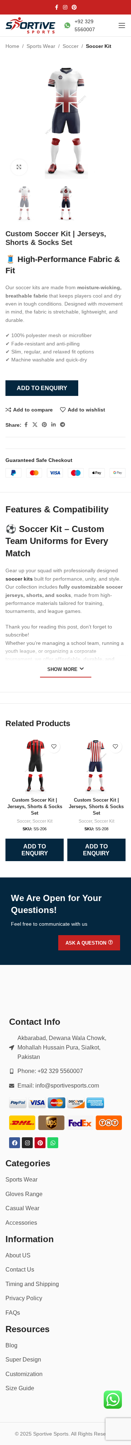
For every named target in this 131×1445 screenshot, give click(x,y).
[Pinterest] (40, 1142)
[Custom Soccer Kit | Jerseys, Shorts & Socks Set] (34, 766)
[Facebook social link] (56, 7)
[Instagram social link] (65, 7)
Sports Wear (41, 46)
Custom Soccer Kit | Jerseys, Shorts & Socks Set (34, 806)
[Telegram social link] (62, 425)
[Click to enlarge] (19, 167)
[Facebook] (14, 1142)
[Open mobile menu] (122, 25)
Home (12, 46)
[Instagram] (27, 1142)
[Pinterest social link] (74, 7)
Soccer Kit (98, 46)
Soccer (71, 46)
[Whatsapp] (52, 1142)
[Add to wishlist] (53, 746)
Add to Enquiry (42, 388)
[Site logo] (30, 25)
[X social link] (35, 425)
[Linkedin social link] (53, 425)
